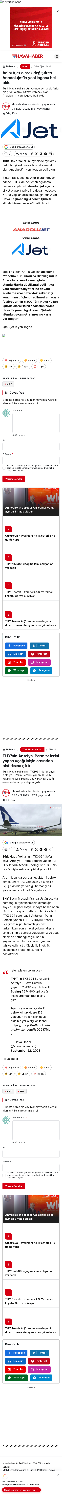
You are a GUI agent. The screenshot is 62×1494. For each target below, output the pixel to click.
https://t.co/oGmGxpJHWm (30, 1025)
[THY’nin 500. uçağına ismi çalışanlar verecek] (31, 558)
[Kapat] (57, 11)
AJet (53, 194)
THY (17, 182)
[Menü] (5, 56)
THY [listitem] (21, 1091)
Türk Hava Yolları (14, 161)
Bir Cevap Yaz (14, 392)
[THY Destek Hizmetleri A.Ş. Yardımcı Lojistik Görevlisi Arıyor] (31, 586)
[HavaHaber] (27, 56)
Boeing (33, 865)
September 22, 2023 (26, 1050)
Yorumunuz (19, 410)
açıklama (47, 271)
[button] (57, 56)
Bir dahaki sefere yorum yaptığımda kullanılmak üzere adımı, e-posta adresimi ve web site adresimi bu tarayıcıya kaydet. (33, 468)
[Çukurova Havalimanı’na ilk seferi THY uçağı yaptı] (31, 530)
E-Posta (7, 454)
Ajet (33, 177)
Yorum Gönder (13, 479)
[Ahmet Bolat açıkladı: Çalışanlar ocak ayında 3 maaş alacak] (31, 502)
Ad (5, 440)
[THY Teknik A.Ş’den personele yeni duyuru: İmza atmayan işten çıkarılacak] (31, 615)
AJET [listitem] (8, 384)
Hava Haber (19, 104)
